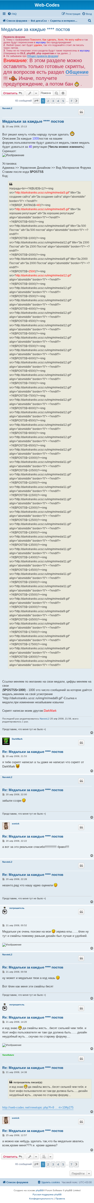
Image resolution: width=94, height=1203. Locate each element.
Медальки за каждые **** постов (35, 29)
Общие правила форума (42, 56)
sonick (15, 823)
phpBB (39, 1190)
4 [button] (58, 101)
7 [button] (71, 101)
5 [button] (63, 101)
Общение (77, 72)
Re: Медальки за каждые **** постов (32, 752)
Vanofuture (8, 1055)
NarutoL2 (7, 108)
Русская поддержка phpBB (47, 1194)
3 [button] (53, 101)
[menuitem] (12, 14)
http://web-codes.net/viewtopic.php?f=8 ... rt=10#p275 (37, 1107)
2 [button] (48, 101)
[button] (36, 101)
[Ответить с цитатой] (81, 112)
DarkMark (17, 739)
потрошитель (16, 908)
